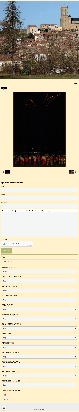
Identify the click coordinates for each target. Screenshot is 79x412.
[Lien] (26, 210)
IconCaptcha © (29, 245)
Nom (2, 186)
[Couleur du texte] (16, 210)
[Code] (39, 210)
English (8, 399)
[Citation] (19, 210)
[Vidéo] (35, 210)
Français (8, 395)
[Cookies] (4, 408)
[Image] (32, 210)
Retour (39, 172)
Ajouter (6, 251)
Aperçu (48, 211)
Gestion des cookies (39, 409)
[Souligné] (9, 210)
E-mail (3, 194)
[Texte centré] (23, 210)
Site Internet (4, 202)
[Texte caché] (29, 210)
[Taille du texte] (12, 210)
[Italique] (6, 210)
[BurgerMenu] (75, 82)
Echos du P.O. (8, 261)
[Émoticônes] (42, 210)
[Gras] (2, 210)
